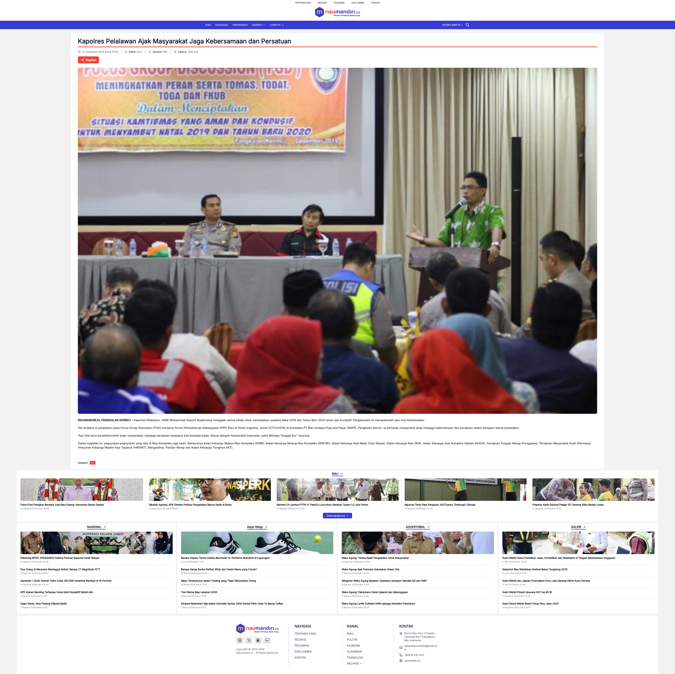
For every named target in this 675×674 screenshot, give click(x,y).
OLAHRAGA (354, 651)
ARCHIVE (353, 663)
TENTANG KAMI (303, 1)
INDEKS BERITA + (452, 24)
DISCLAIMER (358, 1)
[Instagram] (239, 640)
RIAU (208, 24)
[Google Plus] (267, 640)
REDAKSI (322, 1)
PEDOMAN (339, 1)
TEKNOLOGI (355, 657)
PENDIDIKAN (240, 24)
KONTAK (375, 1)
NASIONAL (221, 24)
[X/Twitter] (248, 640)
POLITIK (352, 639)
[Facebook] (258, 640)
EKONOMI (353, 645)
